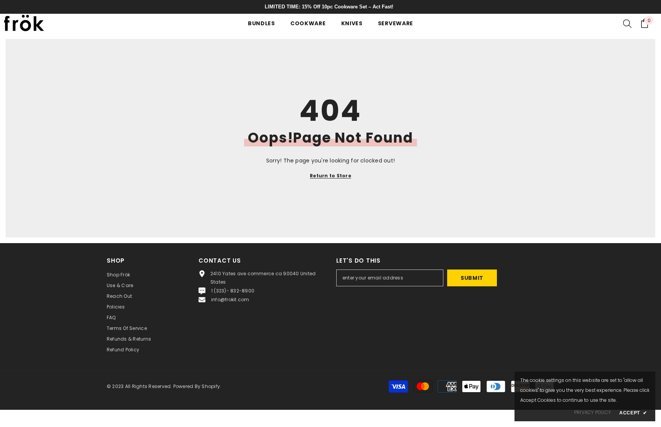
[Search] (627, 23)
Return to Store (330, 175)
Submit (472, 278)
